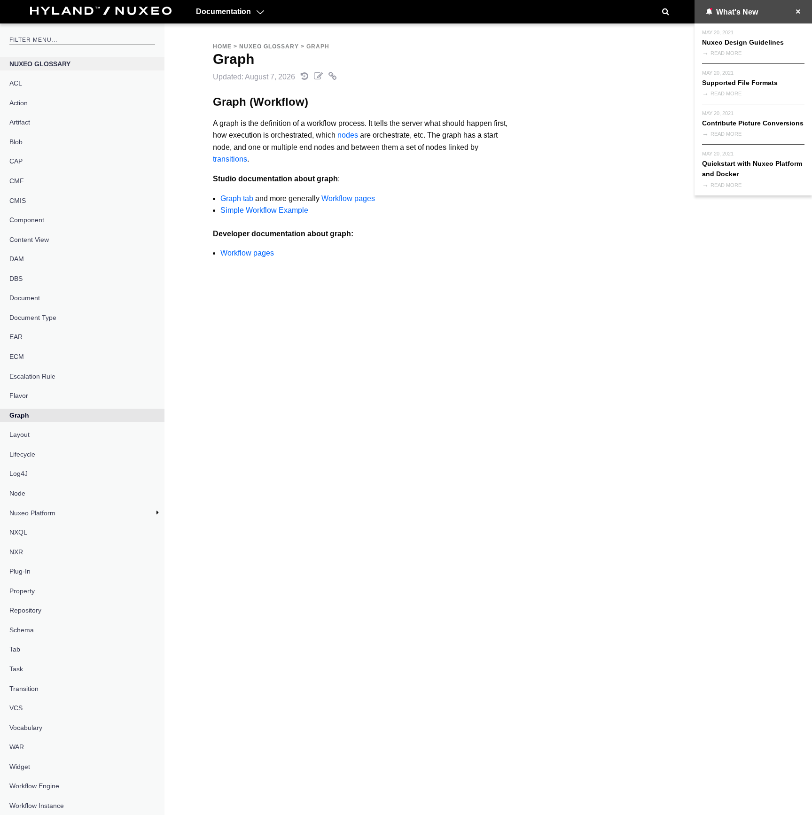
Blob (16, 142)
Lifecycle (22, 454)
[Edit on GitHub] (319, 77)
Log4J (18, 473)
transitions (230, 159)
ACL (15, 83)
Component (26, 220)
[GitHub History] (305, 77)
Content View (29, 239)
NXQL (18, 532)
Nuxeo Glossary (39, 64)
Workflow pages (348, 198)
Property (22, 591)
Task (16, 669)
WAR (16, 747)
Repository (25, 610)
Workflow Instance (36, 805)
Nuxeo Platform (32, 513)
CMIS (17, 200)
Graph (19, 415)
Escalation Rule (32, 376)
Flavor (18, 395)
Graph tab (236, 198)
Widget (19, 766)
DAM (16, 259)
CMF (16, 181)
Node (17, 493)
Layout (19, 434)
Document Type (32, 317)
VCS (16, 708)
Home (222, 46)
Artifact (19, 122)
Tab (14, 649)
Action (18, 103)
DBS (16, 278)
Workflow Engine (34, 786)
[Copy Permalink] (332, 77)
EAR (16, 337)
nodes (347, 135)
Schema (21, 630)
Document (24, 298)
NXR (16, 552)
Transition (24, 688)
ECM (16, 356)
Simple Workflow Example (264, 210)
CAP (16, 161)
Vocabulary (25, 727)
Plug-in (20, 571)
